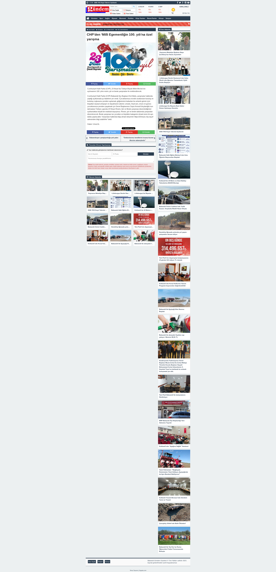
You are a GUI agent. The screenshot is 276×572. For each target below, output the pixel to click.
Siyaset (114, 18)
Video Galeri (116, 13)
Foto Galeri (129, 13)
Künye (161, 18)
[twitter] (180, 2)
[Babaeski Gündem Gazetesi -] (97, 9)
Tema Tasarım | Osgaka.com (138, 570)
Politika (130, 18)
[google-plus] (183, 2)
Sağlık (107, 18)
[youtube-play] (188, 2)
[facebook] (177, 2)
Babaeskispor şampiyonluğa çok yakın (103, 138)
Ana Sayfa (115, 10)
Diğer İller (187, 13)
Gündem (94, 18)
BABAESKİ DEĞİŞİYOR (113, 24)
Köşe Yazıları (140, 18)
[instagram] (185, 2)
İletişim (128, 10)
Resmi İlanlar (152, 18)
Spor (101, 18)
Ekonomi (122, 18)
